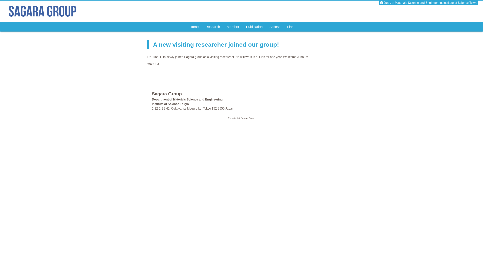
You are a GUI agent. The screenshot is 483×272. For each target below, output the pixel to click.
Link (290, 27)
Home (194, 27)
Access (274, 27)
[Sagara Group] (42, 14)
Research (212, 27)
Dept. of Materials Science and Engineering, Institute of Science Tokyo (430, 2)
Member (233, 27)
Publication (254, 27)
